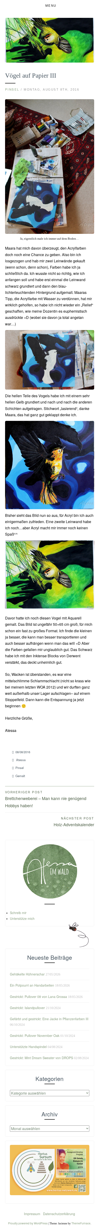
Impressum (32, 1213)
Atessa (21, 760)
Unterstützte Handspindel (28, 1046)
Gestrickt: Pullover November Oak (34, 1035)
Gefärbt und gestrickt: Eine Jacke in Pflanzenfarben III (49, 1018)
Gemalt (20, 776)
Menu (50, 5)
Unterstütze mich (22, 918)
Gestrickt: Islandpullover (27, 1007)
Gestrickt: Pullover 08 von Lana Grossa (38, 996)
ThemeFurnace (80, 1223)
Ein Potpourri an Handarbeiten (32, 985)
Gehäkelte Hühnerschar (27, 974)
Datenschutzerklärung (59, 1213)
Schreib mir (18, 912)
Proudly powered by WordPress (28, 1223)
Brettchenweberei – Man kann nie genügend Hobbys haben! (45, 799)
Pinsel (12, 89)
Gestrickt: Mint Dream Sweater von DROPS (41, 1057)
